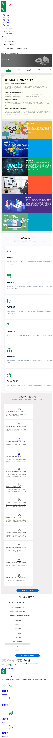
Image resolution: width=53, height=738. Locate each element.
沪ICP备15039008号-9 (33, 663)
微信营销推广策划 (17, 633)
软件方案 (6, 21)
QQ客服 (2, 668)
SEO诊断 (17, 646)
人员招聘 (6, 22)
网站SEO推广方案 (17, 620)
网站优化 (8, 70)
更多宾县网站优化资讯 (27, 590)
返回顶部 (11, 668)
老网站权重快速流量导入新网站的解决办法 (17, 602)
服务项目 (6, 16)
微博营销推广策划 (17, 628)
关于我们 (6, 24)
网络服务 (29, 70)
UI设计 (20, 53)
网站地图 (25, 663)
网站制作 (16, 53)
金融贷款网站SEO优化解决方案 (17, 607)
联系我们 (6, 26)
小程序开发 (39, 69)
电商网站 (49, 69)
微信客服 (7, 668)
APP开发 (29, 69)
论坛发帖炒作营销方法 (17, 624)
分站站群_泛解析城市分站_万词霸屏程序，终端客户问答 (18, 615)
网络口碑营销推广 (17, 637)
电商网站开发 (10, 53)
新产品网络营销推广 (17, 641)
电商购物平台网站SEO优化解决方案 (17, 611)
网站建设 (8, 69)
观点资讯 (6, 19)
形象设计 (18, 69)
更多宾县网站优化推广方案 (27, 655)
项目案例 (6, 17)
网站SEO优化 (4, 53)
